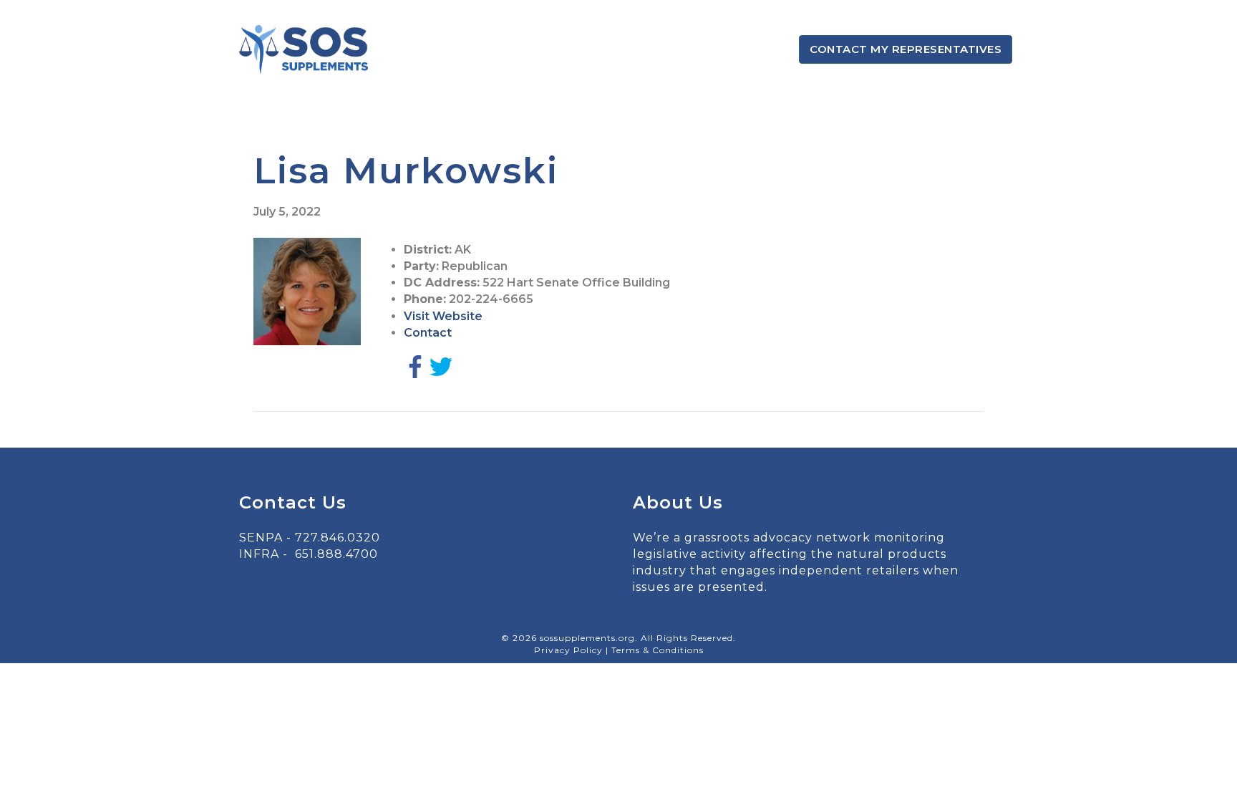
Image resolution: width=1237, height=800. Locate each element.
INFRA (259, 554)
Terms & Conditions (657, 650)
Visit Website (443, 316)
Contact (428, 332)
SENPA (261, 537)
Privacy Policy (570, 650)
